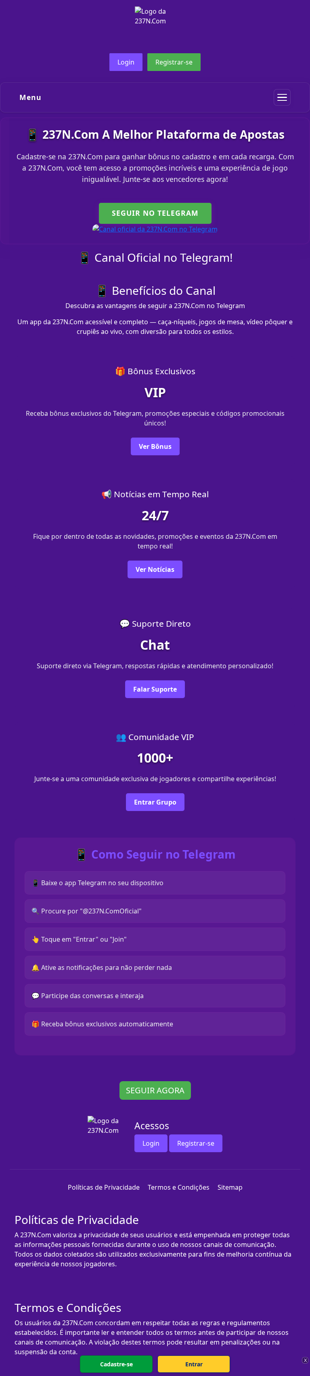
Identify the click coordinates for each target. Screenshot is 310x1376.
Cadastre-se (116, 1364)
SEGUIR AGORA (155, 1090)
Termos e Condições (178, 1187)
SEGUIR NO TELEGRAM (155, 213)
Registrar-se (174, 62)
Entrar (194, 1364)
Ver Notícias (155, 569)
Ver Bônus (155, 446)
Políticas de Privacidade (104, 1187)
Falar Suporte (155, 689)
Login (125, 62)
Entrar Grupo (155, 802)
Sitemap (230, 1187)
